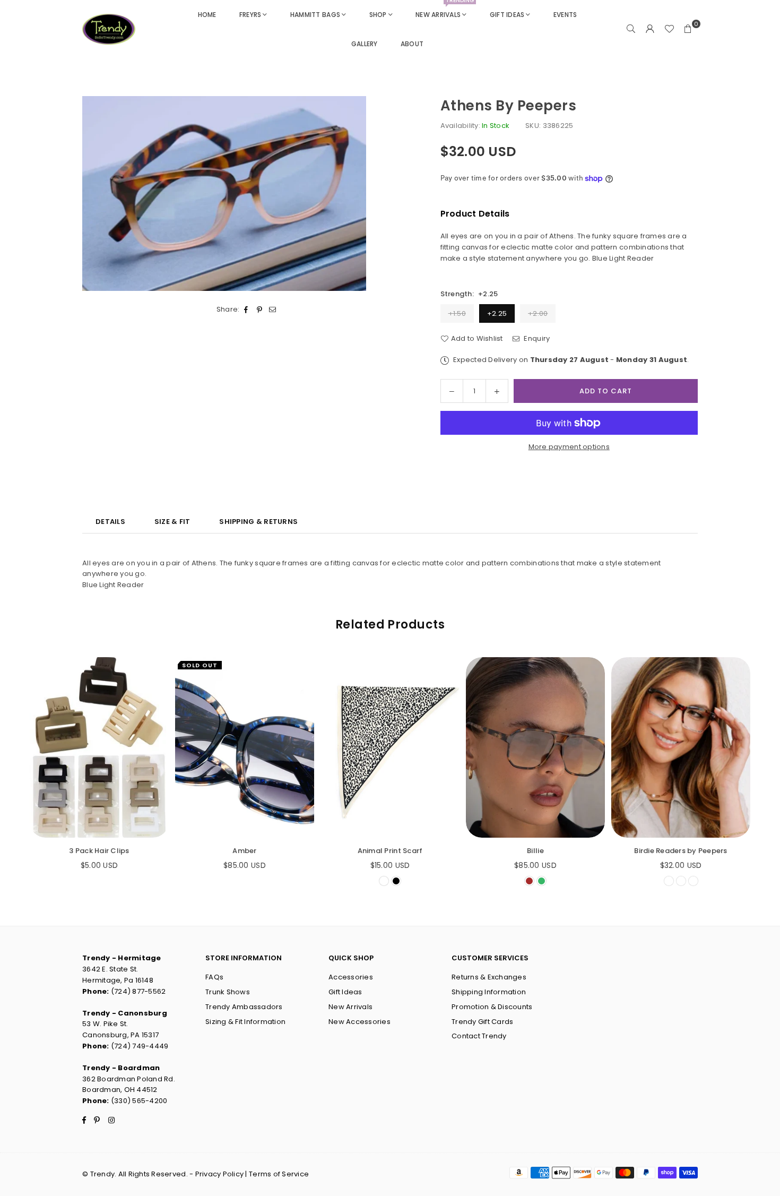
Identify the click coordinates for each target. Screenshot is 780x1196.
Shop (378, 14)
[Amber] (244, 747)
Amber (244, 851)
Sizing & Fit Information (245, 1022)
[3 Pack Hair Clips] (99, 747)
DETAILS (110, 522)
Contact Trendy (479, 1036)
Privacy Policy (219, 1174)
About (412, 43)
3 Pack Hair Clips (99, 851)
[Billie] (535, 747)
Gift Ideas (507, 14)
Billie (535, 851)
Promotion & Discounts (492, 1007)
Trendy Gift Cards (482, 1022)
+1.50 (457, 313)
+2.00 (538, 313)
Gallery (364, 43)
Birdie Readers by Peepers (680, 851)
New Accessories (359, 1022)
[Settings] (650, 29)
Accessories (350, 977)
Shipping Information (489, 992)
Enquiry (536, 338)
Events (565, 14)
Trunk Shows (227, 992)
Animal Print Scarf (390, 851)
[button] (688, 29)
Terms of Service (279, 1174)
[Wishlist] (669, 29)
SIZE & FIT (172, 522)
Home (207, 14)
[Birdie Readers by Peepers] (680, 747)
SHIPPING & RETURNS (258, 522)
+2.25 (497, 313)
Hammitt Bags (315, 14)
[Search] (630, 29)
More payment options (569, 447)
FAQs (214, 977)
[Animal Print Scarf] (390, 747)
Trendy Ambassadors (244, 1007)
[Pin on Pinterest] (260, 310)
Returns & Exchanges (489, 977)
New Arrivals (444, 9)
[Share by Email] (273, 310)
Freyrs (250, 14)
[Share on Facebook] (246, 310)
